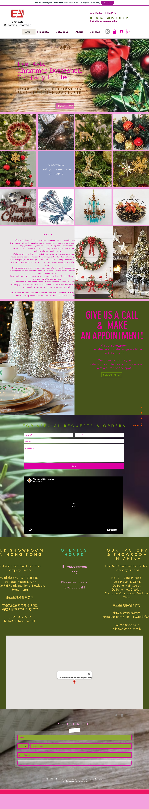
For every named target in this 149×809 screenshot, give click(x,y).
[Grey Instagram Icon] (108, 31)
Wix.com (84, 781)
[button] (115, 31)
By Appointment (74, 566)
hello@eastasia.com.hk (103, 20)
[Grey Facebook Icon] (116, 715)
